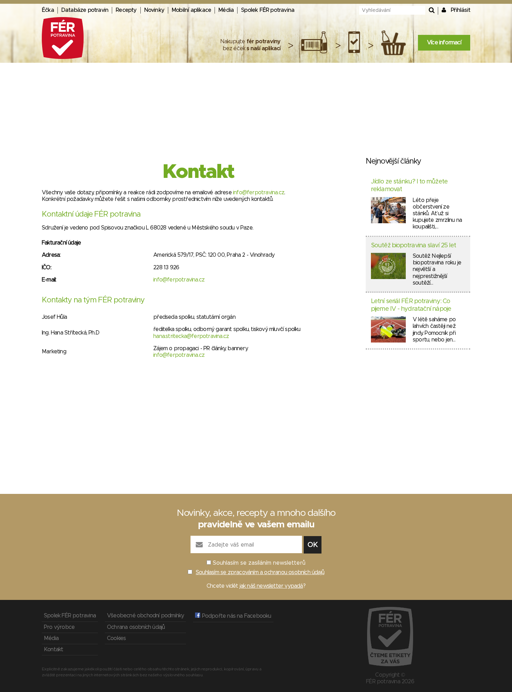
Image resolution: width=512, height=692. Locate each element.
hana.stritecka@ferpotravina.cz (191, 336)
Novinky (154, 10)
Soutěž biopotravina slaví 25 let (413, 245)
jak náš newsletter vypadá (271, 586)
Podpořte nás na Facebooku (235, 616)
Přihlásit (460, 10)
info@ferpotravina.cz (258, 192)
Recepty (126, 10)
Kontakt (53, 649)
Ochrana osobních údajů (136, 627)
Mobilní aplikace (191, 10)
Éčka (48, 10)
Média (226, 10)
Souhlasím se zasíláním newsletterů (259, 563)
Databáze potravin (84, 10)
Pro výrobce (59, 627)
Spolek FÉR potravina (267, 10)
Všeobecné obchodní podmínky (145, 615)
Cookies (116, 638)
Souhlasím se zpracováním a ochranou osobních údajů (260, 572)
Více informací (444, 42)
